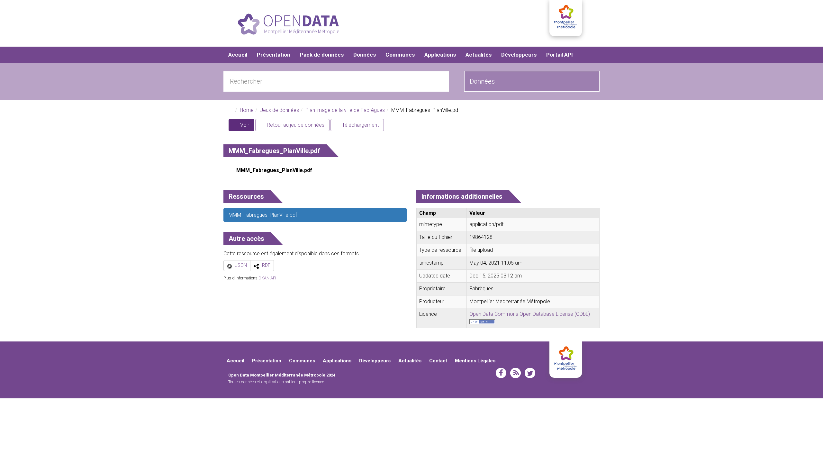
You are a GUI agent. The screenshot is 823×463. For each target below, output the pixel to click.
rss (515, 373)
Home (247, 110)
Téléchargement (360, 125)
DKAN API (267, 278)
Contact (438, 361)
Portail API (559, 54)
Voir (246, 126)
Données (364, 54)
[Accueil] (288, 24)
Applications (440, 54)
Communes (400, 54)
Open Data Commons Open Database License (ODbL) (529, 314)
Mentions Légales (475, 361)
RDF (266, 265)
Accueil (237, 54)
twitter (530, 373)
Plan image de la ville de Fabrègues (345, 110)
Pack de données (322, 54)
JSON (241, 265)
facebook (501, 373)
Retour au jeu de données (295, 125)
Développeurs (519, 54)
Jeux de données (279, 110)
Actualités (479, 54)
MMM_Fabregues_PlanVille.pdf (274, 170)
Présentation (273, 54)
